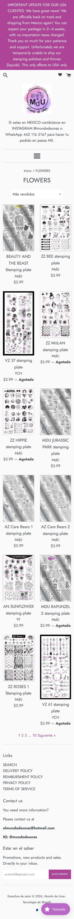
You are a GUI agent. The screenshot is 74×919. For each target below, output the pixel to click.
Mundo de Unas (55, 896)
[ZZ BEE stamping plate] (55, 228)
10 (34, 735)
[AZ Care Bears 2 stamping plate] (55, 498)
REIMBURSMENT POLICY (23, 777)
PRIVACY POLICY (17, 782)
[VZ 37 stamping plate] (18, 323)
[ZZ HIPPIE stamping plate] (18, 411)
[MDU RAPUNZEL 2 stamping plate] (55, 578)
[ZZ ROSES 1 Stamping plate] (18, 658)
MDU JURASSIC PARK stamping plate (55, 446)
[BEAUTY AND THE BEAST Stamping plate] (18, 228)
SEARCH (10, 764)
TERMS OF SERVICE (19, 789)
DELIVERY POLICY (18, 770)
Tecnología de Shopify (37, 902)
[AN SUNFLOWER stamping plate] (18, 578)
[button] (30, 209)
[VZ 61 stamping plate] (55, 667)
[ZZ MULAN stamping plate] (55, 314)
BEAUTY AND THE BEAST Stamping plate (18, 263)
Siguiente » (46, 735)
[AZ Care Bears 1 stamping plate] (18, 498)
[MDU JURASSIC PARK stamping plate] (55, 411)
